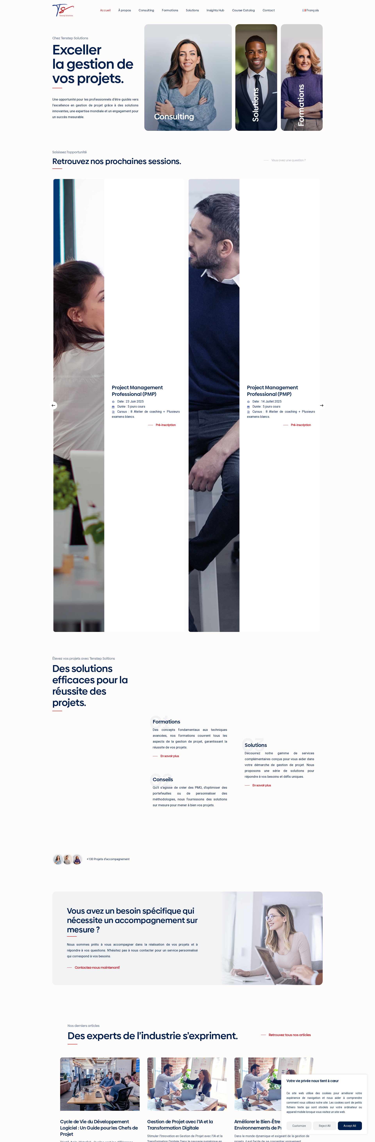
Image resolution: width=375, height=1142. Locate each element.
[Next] (322, 405)
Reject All (324, 1125)
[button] (285, 160)
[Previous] (53, 405)
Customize (299, 1125)
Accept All (350, 1125)
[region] (324, 1104)
